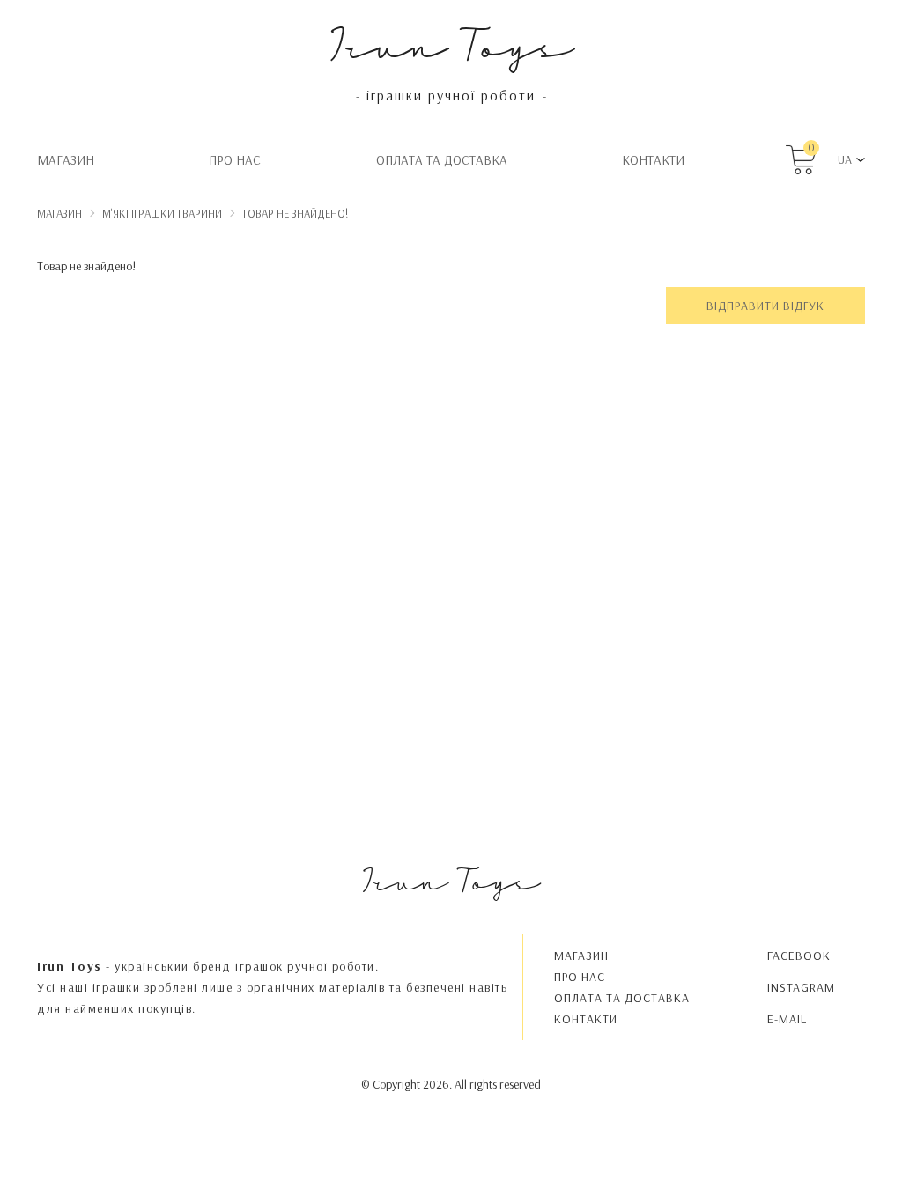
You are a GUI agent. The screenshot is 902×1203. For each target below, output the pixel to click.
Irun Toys (451, 43)
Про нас (235, 159)
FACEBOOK (799, 955)
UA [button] (845, 159)
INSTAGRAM (801, 987)
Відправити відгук (765, 306)
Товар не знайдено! (295, 213)
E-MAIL (787, 1019)
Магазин (65, 159)
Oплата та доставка (441, 159)
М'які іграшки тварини (162, 213)
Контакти (653, 159)
